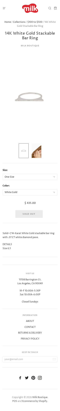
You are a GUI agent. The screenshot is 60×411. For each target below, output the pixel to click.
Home (7, 22)
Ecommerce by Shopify (34, 401)
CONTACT (30, 327)
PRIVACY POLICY (30, 338)
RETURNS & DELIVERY (30, 332)
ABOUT (30, 321)
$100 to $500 (34, 22)
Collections (19, 22)
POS (14, 401)
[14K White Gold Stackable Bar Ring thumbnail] (23, 150)
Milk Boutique (30, 45)
